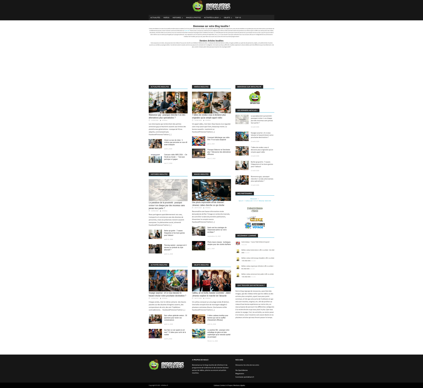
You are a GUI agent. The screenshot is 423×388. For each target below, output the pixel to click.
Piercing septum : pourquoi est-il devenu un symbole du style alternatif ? (175, 247)
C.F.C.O (256, 201)
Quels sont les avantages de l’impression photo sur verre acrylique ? (217, 230)
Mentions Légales (239, 385)
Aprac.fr (241, 201)
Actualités (155, 17)
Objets (227, 17)
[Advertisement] (211, 65)
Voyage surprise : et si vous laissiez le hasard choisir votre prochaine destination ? (262, 135)
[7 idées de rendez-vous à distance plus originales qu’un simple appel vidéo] (211, 102)
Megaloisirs (239, 373)
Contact (222, 385)
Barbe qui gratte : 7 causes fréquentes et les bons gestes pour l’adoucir (174, 233)
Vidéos (166, 17)
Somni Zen (268, 201)
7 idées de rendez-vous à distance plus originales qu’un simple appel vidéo (262, 149)
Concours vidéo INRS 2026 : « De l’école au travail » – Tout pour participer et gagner (175, 157)
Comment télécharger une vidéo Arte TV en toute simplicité (218, 138)
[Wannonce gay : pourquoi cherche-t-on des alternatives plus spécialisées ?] (168, 102)
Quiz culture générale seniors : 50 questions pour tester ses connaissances (175, 317)
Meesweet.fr (253, 199)
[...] (170, 134)
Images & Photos (193, 17)
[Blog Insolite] (211, 6)
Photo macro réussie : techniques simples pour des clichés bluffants (219, 243)
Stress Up (261, 201)
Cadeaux (216, 385)
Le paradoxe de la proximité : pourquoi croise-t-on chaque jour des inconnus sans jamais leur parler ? (167, 205)
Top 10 (238, 17)
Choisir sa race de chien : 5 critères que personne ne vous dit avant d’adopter (175, 142)
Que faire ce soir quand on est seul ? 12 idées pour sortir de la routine (175, 332)
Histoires (177, 17)
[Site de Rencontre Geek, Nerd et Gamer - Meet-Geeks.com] (255, 218)
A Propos (229, 385)
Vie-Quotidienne (241, 370)
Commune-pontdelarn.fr (244, 377)
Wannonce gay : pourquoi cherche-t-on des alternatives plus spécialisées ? (262, 178)
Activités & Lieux (211, 17)
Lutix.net (187, 30)
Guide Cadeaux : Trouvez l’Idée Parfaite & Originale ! (255, 242)
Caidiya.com (248, 201)
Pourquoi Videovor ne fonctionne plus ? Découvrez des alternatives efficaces (219, 152)
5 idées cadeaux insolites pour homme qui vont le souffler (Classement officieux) (217, 317)
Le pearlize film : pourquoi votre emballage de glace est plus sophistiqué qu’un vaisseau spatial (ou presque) (218, 333)
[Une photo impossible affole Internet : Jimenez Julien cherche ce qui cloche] (211, 190)
